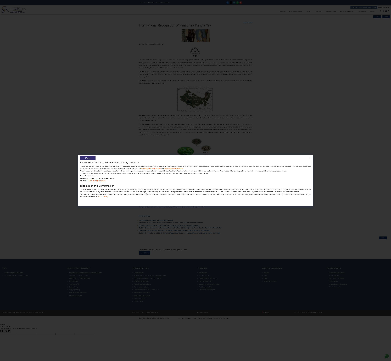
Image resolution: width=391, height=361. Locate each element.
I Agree (87, 158)
